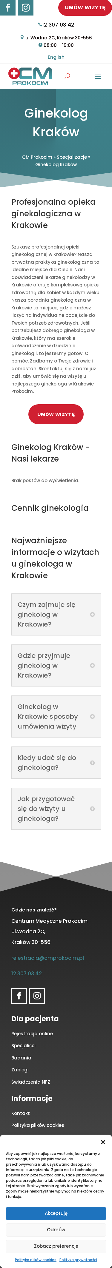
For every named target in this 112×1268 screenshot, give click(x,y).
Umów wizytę (56, 414)
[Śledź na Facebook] (8, 8)
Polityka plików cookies (35, 1259)
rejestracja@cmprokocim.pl (47, 958)
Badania (21, 1058)
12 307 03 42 (58, 24)
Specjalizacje (72, 157)
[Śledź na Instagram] (25, 8)
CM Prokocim (37, 157)
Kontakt (20, 1113)
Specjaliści (23, 1045)
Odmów (56, 1230)
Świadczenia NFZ (30, 1082)
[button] (103, 1142)
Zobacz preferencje (56, 1246)
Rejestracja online (32, 1034)
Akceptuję (56, 1213)
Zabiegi (20, 1070)
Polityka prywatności (78, 1259)
